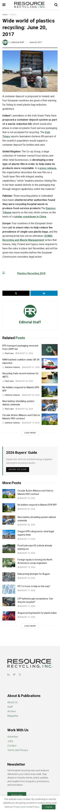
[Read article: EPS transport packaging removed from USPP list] (50, 350)
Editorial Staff (18, 42)
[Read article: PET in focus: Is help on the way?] (8, 589)
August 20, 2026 (25, 381)
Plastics (13, 14)
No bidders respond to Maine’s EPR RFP (37, 505)
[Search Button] (56, 5)
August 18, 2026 (27, 578)
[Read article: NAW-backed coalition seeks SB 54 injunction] (50, 364)
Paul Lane (9, 353)
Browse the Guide (18, 469)
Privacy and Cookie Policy (26, 807)
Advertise (12, 736)
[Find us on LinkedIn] (8, 674)
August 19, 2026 (32, 423)
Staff (10, 706)
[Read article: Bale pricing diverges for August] (8, 576)
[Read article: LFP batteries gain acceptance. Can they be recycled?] (8, 601)
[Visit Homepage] (30, 5)
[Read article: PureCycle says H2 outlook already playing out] (8, 548)
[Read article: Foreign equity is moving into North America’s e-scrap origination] (8, 562)
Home (4, 14)
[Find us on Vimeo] (14, 674)
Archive (11, 711)
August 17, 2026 (27, 539)
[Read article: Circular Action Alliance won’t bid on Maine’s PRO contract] (50, 419)
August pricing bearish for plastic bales (37, 613)
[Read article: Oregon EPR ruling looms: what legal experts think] (8, 534)
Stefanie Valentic (12, 367)
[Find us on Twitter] (20, 674)
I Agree (48, 807)
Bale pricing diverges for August (34, 574)
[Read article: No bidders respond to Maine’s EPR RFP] (50, 391)
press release (48, 168)
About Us (12, 702)
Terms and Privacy (17, 750)
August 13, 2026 (27, 553)
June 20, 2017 (35, 42)
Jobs (10, 741)
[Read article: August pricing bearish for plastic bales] (8, 615)
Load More (30, 433)
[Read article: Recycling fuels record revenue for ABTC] (50, 377)
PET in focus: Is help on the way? (34, 586)
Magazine (12, 715)
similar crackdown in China (30, 216)
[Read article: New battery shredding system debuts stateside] (50, 405)
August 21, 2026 (25, 353)
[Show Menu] (3, 5)
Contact (11, 745)
